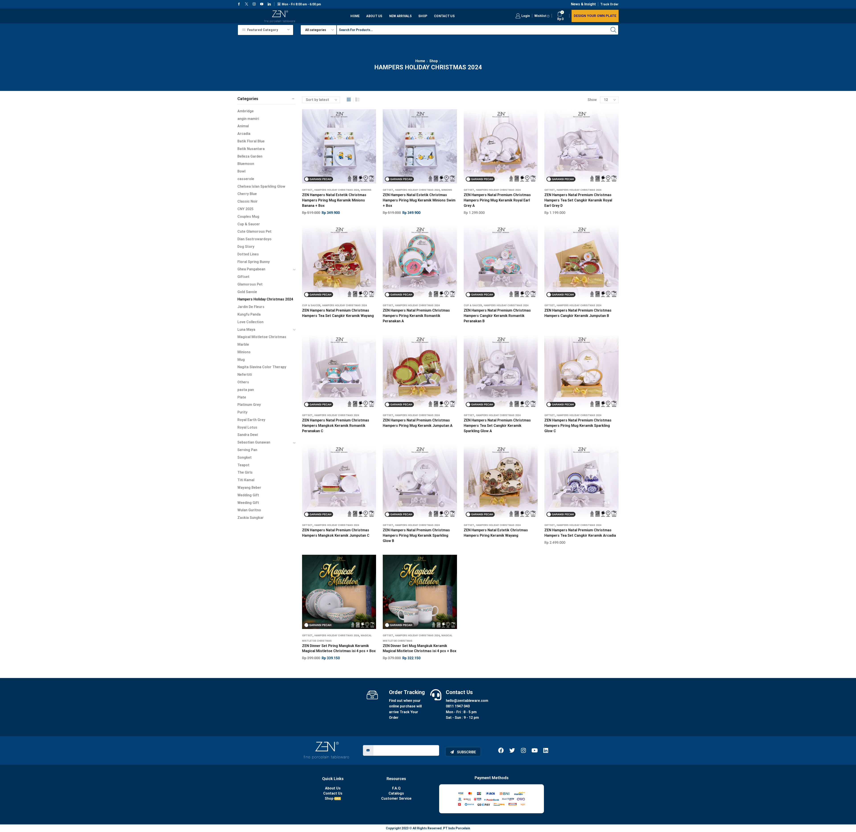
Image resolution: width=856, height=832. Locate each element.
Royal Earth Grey (251, 420)
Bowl (241, 171)
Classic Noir (247, 201)
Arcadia (243, 133)
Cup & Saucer (311, 305)
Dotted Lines (248, 254)
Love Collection (250, 322)
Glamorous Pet (250, 284)
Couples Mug (248, 216)
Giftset (307, 190)
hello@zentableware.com (467, 700)
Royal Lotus (247, 427)
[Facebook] (239, 4)
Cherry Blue (247, 194)
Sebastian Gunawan (253, 442)
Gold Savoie (247, 292)
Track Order (609, 4)
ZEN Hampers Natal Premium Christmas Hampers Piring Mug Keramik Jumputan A (418, 423)
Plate (241, 397)
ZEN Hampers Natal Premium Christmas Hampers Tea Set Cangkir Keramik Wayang (338, 313)
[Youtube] (261, 4)
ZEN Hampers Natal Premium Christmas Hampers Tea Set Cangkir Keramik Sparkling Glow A (497, 425)
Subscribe (466, 752)
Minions (366, 190)
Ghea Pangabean (251, 269)
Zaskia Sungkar (250, 518)
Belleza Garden (249, 156)
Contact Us (444, 16)
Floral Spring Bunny (253, 262)
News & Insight (583, 4)
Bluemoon (245, 164)
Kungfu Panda (249, 314)
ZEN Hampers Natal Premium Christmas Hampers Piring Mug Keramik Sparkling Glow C (577, 425)
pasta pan (245, 390)
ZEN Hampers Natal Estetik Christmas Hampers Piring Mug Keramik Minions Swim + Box (419, 200)
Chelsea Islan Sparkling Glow (261, 186)
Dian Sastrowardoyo (254, 239)
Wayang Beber (249, 487)
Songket (244, 457)
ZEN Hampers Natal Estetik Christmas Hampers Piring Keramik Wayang (496, 533)
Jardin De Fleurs (250, 307)
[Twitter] (246, 4)
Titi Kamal (245, 480)
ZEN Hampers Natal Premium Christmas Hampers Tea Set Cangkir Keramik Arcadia (580, 533)
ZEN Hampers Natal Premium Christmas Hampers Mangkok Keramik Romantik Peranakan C (335, 425)
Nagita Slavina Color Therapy (261, 367)
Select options (335, 263)
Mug (241, 359)
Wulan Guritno (249, 510)
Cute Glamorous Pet (254, 231)
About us (374, 16)
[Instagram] (254, 4)
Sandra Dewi (247, 435)
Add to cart (335, 148)
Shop (422, 16)
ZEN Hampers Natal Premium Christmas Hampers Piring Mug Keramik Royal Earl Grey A (497, 200)
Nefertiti (244, 374)
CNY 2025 (245, 209)
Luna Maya (246, 329)
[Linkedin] (269, 4)
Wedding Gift (248, 495)
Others (243, 382)
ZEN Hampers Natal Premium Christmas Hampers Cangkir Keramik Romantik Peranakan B (497, 315)
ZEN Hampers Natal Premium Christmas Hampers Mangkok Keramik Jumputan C (335, 533)
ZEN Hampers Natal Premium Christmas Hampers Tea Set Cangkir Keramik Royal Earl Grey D (578, 200)
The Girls (245, 472)
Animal (243, 126)
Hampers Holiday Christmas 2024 (336, 190)
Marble (243, 344)
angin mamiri (248, 119)
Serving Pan (247, 450)
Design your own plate (595, 16)
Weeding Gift (248, 503)
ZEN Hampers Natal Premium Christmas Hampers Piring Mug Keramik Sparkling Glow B (416, 535)
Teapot (243, 465)
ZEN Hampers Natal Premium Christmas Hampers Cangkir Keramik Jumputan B (577, 313)
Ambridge (245, 111)
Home (355, 16)
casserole (245, 179)
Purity (242, 412)
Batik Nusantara (251, 149)
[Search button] (613, 30)
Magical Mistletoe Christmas (261, 337)
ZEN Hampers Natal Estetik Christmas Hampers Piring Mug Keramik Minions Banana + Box (334, 200)
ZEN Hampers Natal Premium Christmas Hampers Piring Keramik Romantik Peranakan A (416, 315)
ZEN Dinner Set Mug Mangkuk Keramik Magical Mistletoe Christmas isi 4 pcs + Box (419, 648)
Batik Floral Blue (251, 141)
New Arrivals (400, 16)
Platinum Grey (249, 405)
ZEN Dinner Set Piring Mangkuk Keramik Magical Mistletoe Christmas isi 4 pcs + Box (339, 648)
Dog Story (245, 246)
